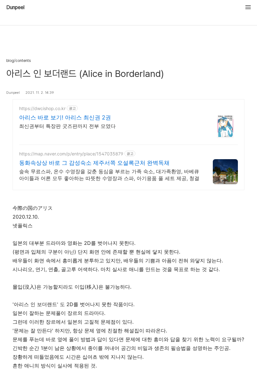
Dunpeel (15, 7)
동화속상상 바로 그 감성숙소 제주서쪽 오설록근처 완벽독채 (94, 162)
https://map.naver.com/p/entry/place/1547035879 (71, 153)
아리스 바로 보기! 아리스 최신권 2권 (65, 117)
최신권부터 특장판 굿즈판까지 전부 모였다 (67, 126)
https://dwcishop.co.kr (42, 108)
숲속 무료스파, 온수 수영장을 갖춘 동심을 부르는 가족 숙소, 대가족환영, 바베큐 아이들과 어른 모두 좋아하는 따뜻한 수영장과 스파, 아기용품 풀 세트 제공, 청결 (109, 174)
